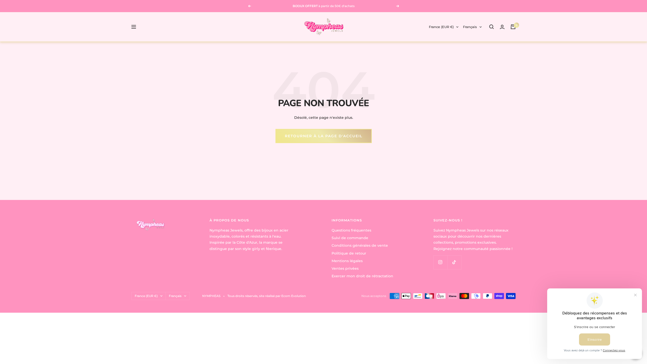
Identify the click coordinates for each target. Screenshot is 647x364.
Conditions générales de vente (360, 245)
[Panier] (513, 27)
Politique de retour (349, 253)
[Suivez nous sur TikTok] (454, 262)
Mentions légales (347, 261)
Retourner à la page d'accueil (323, 136)
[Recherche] (491, 27)
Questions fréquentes (351, 230)
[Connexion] (502, 27)
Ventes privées (345, 268)
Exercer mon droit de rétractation (362, 276)
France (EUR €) (441, 27)
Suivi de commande (350, 238)
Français (470, 27)
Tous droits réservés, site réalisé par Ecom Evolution (266, 296)
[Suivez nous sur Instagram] (440, 262)
